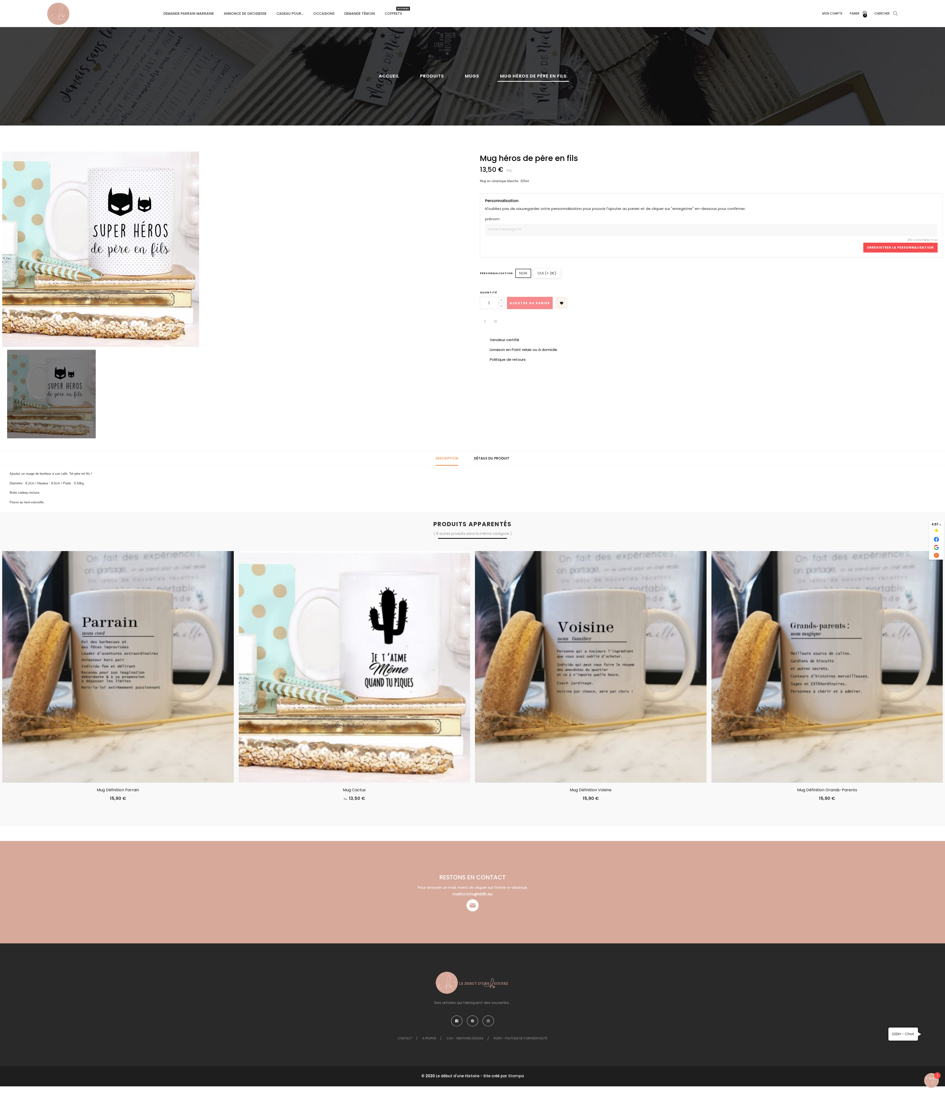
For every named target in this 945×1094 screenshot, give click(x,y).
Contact (405, 1038)
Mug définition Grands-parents (827, 790)
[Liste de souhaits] (132, 769)
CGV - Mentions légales (465, 1038)
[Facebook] (456, 1020)
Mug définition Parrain (118, 790)
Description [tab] (447, 458)
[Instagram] (488, 1020)
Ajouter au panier (530, 303)
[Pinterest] (472, 1020)
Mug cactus (354, 790)
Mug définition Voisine (591, 790)
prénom (492, 219)
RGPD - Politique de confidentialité (520, 1038)
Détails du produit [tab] (491, 458)
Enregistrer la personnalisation (900, 247)
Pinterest (496, 321)
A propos (429, 1038)
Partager (485, 321)
